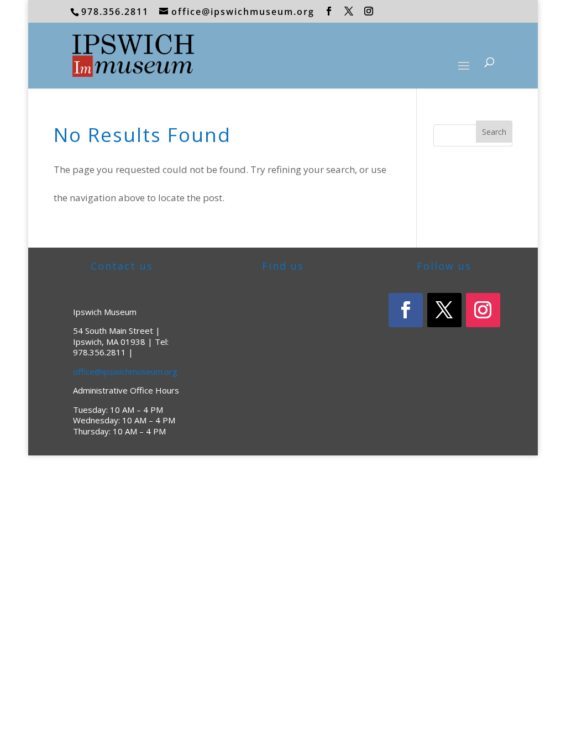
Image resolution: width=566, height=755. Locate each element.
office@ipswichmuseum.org (125, 371)
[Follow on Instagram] (483, 310)
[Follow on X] (444, 310)
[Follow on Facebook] (406, 310)
